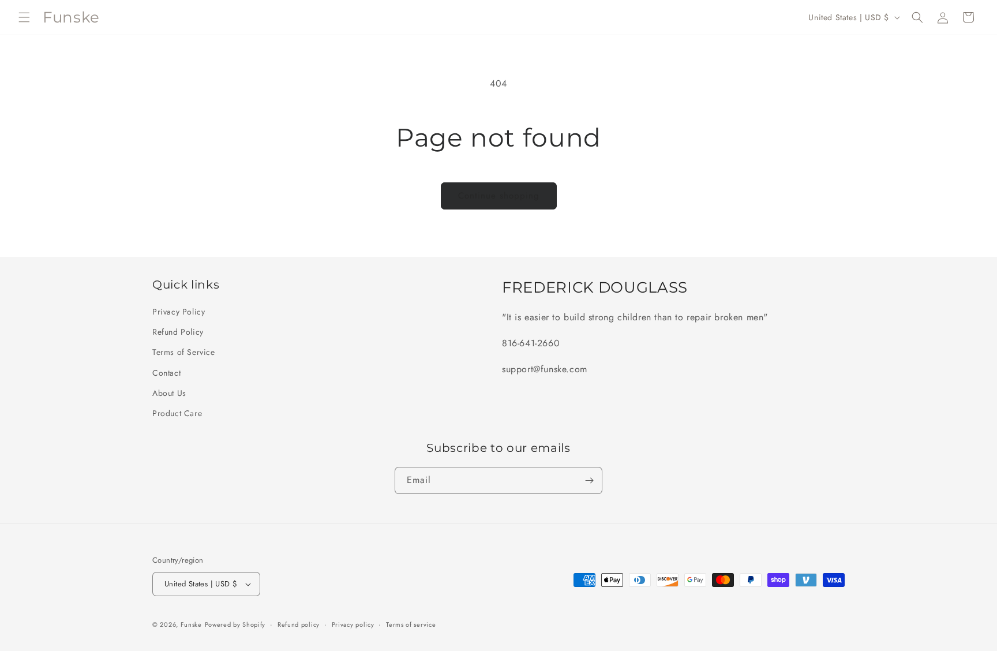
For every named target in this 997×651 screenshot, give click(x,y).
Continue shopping (498, 195)
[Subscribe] (589, 480)
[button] (24, 17)
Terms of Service (183, 352)
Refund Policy (178, 332)
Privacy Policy (178, 311)
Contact (166, 373)
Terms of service (411, 624)
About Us (169, 393)
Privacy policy (353, 624)
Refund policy (299, 624)
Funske (191, 624)
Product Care (177, 413)
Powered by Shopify (235, 624)
